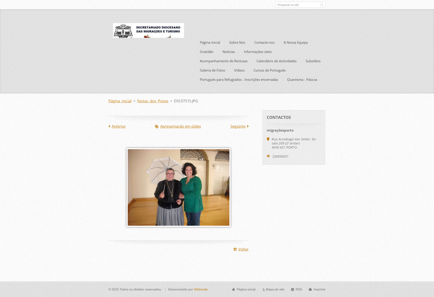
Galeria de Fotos (212, 70)
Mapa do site (275, 289)
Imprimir (320, 289)
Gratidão (206, 51)
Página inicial (210, 42)
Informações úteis (258, 51)
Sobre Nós (237, 42)
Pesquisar (321, 4)
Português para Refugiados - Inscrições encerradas (239, 79)
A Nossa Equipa (296, 42)
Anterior (119, 126)
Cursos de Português (270, 70)
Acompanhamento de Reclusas (224, 61)
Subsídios (313, 61)
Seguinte (238, 126)
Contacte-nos (264, 42)
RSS (299, 289)
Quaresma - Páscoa (302, 79)
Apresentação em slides (180, 126)
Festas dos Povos (152, 100)
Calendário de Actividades (277, 61)
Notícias (228, 51)
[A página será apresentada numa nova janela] (178, 230)
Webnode (201, 289)
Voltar (243, 249)
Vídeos (239, 70)
